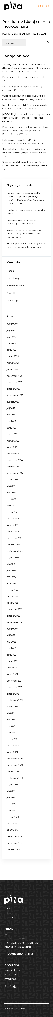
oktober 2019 (13, 849)
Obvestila (11, 293)
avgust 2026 (13, 324)
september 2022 (15, 622)
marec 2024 (13, 512)
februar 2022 (13, 667)
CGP (6, 934)
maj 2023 (11, 577)
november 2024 (15, 460)
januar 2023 (12, 603)
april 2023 (11, 583)
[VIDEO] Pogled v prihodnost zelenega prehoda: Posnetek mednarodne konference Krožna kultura (26, 118)
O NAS (7, 908)
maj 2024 (11, 499)
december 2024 (15, 453)
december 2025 (14, 376)
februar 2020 (13, 823)
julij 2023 (11, 564)
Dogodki (11, 271)
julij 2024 (11, 486)
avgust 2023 (13, 557)
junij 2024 (11, 492)
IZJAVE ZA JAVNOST (14, 938)
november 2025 (14, 382)
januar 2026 (12, 369)
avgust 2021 (13, 706)
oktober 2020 (13, 771)
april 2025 (11, 427)
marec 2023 (13, 590)
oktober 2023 (13, 544)
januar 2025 (12, 447)
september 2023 (15, 551)
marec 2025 (12, 434)
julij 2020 (11, 791)
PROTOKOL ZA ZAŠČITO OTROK (21, 943)
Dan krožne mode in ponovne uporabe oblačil (24, 77)
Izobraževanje (13, 278)
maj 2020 (11, 804)
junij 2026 (11, 337)
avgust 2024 (13, 479)
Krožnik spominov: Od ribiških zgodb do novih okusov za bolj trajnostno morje (24, 107)
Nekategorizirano (15, 285)
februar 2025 (13, 440)
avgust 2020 (13, 784)
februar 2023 (13, 596)
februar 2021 (13, 745)
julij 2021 (11, 713)
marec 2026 (13, 356)
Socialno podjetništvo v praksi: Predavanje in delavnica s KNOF (23, 88)
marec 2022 (13, 661)
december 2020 (15, 758)
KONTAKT (9, 917)
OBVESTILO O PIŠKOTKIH (17, 947)
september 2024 (15, 473)
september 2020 (15, 778)
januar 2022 (12, 674)
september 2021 (15, 700)
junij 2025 (11, 414)
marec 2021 (12, 739)
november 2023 (15, 538)
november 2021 (14, 687)
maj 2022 (11, 648)
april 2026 (11, 350)
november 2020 (15, 765)
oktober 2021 (13, 693)
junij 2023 (11, 570)
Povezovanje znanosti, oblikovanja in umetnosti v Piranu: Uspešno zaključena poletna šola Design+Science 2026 (26, 131)
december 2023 (15, 531)
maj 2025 (11, 421)
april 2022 (11, 655)
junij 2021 (11, 719)
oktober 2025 (13, 388)
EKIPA (7, 913)
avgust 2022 (13, 629)
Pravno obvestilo (18, 954)
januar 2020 (12, 830)
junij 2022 (11, 641)
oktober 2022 (13, 616)
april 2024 (11, 505)
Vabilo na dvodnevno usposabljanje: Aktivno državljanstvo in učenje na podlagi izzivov (23, 98)
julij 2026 (11, 330)
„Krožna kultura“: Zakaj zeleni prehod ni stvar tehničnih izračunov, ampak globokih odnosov (24, 151)
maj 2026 (11, 343)
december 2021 (14, 680)
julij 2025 (11, 408)
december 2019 (14, 836)
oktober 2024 (13, 466)
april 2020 (11, 810)
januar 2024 (12, 525)
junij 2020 (11, 797)
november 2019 (14, 843)
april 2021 (11, 732)
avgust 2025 (13, 402)
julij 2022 (11, 635)
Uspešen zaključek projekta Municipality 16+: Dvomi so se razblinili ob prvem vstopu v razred (25, 164)
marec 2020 (13, 817)
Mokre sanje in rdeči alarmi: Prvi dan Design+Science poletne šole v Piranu (20, 142)
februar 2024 (13, 518)
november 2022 (15, 609)
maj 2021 (11, 726)
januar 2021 (12, 752)
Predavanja (12, 300)
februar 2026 (13, 363)
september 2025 (15, 395)
